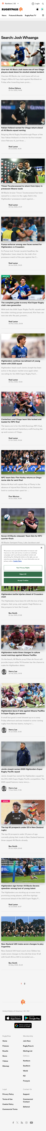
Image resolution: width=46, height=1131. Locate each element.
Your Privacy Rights (23, 568)
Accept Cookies (23, 580)
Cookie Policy (7, 1104)
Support (26, 1094)
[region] (23, 565)
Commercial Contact (28, 1100)
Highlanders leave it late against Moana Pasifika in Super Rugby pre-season (23, 712)
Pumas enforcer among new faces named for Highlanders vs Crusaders (21, 245)
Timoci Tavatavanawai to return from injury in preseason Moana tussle (21, 187)
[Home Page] (12, 9)
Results (5, 1051)
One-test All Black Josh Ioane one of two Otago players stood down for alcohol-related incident (22, 70)
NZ (24, 1076)
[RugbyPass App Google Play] (32, 1018)
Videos (5, 1061)
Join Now (27, 1041)
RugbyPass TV (30, 15)
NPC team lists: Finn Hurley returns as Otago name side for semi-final (21, 478)
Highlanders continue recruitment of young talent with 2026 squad (20, 362)
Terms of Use (7, 1099)
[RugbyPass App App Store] (13, 1018)
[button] (43, 15)
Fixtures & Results (15, 15)
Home (4, 1041)
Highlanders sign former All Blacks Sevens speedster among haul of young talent (20, 887)
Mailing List (27, 1051)
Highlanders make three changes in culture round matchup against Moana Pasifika (20, 653)
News (4, 15)
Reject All (23, 574)
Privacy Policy (8, 1094)
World (25, 1071)
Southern (26, 1066)
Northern (26, 1061)
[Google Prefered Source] (23, 1026)
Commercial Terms (9, 1109)
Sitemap (5, 1066)
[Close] (41, 547)
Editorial (26, 1107)
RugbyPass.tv (28, 1046)
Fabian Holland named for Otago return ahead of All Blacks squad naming (22, 129)
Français (26, 1081)
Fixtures (5, 1046)
